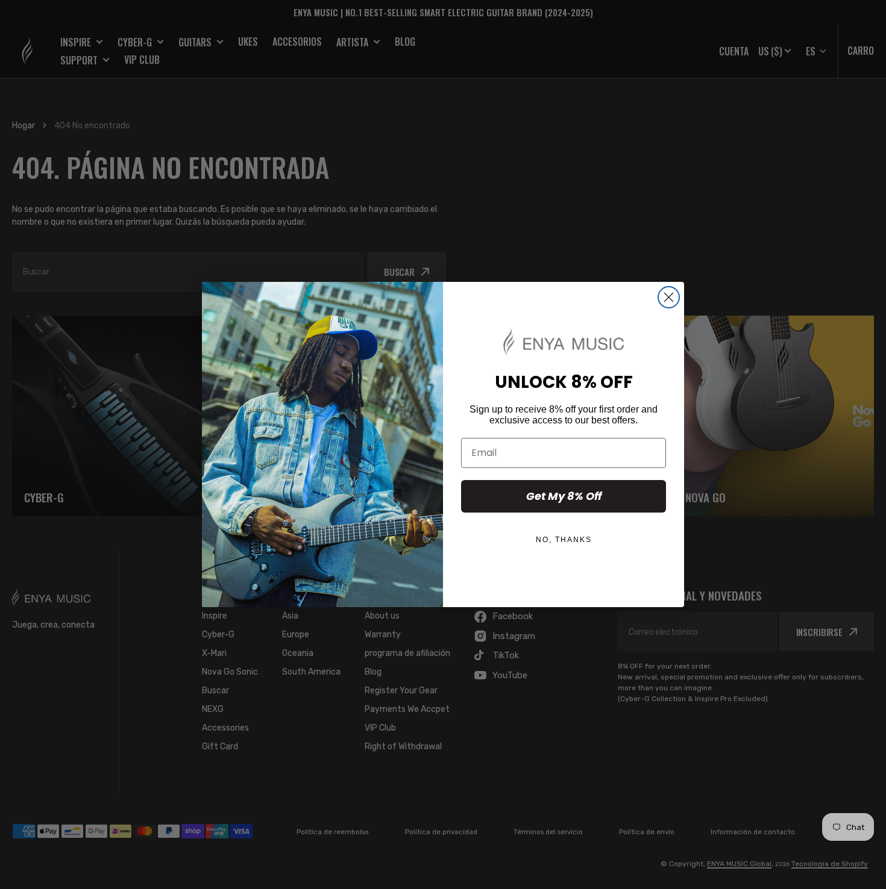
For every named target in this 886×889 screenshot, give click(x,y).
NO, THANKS (564, 539)
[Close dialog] (668, 297)
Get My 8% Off (564, 496)
